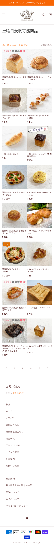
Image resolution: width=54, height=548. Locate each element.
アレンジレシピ (13, 445)
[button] (3, 15)
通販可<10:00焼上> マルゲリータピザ (14, 193)
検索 (8, 404)
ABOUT (10, 418)
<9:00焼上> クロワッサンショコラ (39, 270)
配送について (12, 492)
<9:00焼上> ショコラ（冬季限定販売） (39, 155)
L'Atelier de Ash (23, 542)
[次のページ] (47, 368)
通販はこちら (12, 425)
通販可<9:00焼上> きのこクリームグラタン (14, 232)
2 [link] (23, 368)
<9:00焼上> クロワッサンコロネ (39, 232)
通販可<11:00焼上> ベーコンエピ (39, 116)
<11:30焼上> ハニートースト (39, 309)
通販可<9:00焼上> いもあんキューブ (14, 116)
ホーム (9, 411)
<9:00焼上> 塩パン (10, 154)
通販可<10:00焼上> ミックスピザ (14, 270)
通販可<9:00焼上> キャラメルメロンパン (39, 78)
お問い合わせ (12, 466)
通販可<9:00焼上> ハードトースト (14, 78)
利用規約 (10, 479)
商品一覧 (10, 438)
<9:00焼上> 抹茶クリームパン (39, 347)
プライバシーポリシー (17, 506)
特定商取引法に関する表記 (19, 485)
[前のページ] (6, 368)
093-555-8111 (20, 393)
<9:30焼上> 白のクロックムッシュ (39, 193)
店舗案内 (10, 459)
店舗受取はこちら (15, 432)
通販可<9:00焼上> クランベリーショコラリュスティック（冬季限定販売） (14, 348)
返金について (12, 499)
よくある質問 (12, 452)
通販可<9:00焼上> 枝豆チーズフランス (14, 309)
